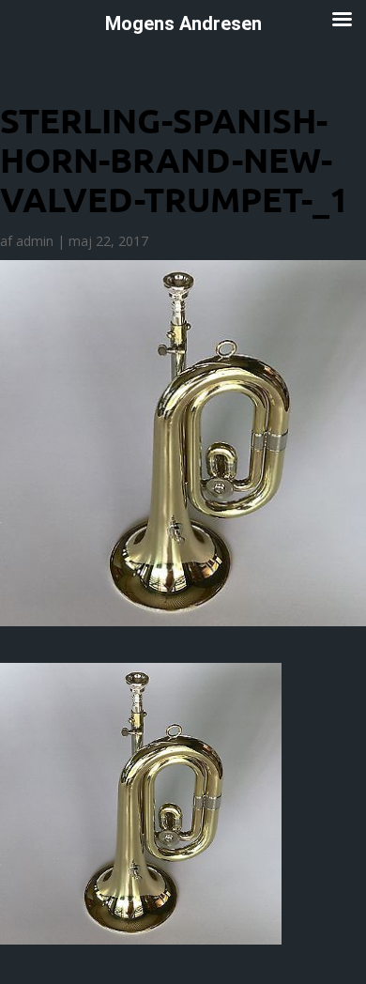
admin (34, 241)
